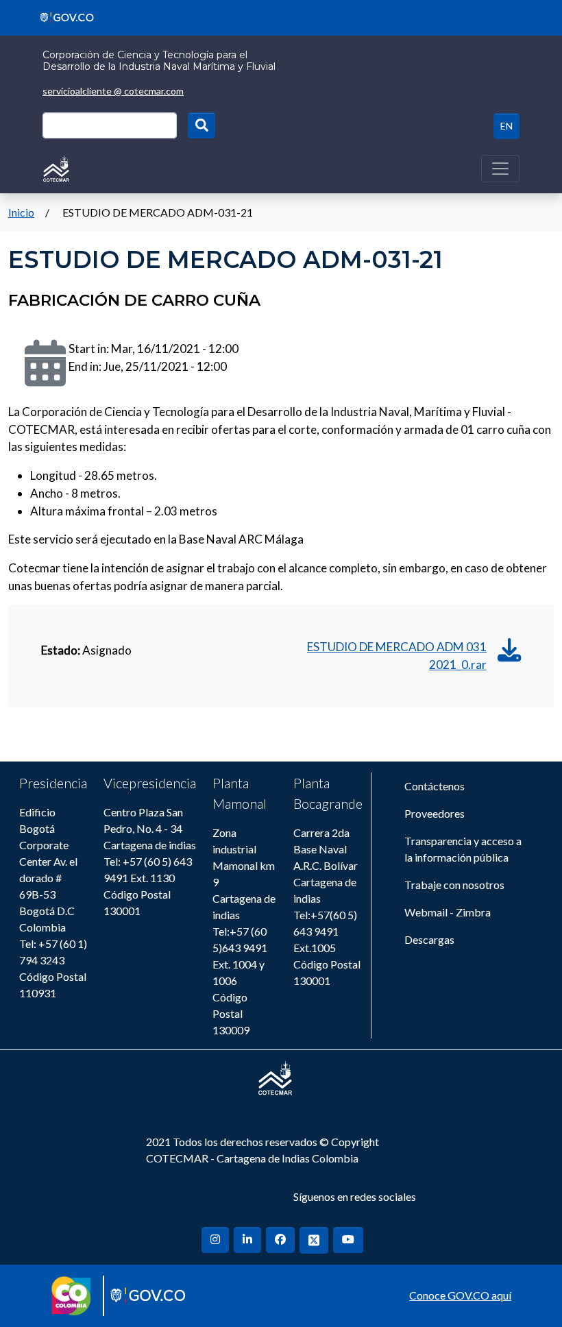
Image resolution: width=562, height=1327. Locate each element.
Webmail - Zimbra (447, 911)
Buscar (201, 125)
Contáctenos (434, 785)
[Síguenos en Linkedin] (247, 1240)
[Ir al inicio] (56, 167)
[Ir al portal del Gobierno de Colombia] (62, 16)
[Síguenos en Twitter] (314, 1240)
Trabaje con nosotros (454, 884)
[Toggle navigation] (500, 168)
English (506, 126)
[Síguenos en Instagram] (215, 1240)
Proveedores (434, 813)
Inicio (21, 212)
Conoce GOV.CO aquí (460, 1295)
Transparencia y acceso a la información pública (463, 849)
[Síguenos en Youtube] (348, 1240)
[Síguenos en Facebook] (280, 1240)
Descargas (429, 939)
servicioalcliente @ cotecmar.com (113, 91)
